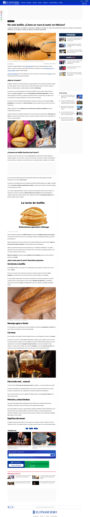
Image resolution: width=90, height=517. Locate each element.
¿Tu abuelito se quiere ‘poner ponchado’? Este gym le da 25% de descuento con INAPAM (48, 477)
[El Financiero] (11, 2)
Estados (61, 2)
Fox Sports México (53, 2)
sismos (49, 73)
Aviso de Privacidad (54, 516)
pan (26, 428)
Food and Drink (11, 21)
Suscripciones (47, 516)
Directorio (41, 516)
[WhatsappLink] (28, 464)
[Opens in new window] (62, 39)
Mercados (29, 2)
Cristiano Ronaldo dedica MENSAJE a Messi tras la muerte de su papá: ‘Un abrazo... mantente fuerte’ (74, 39)
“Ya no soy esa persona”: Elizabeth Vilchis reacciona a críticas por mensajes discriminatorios (74, 62)
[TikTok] (88, 1)
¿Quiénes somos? (36, 516)
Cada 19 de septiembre (13, 73)
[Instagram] (86, 1)
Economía (23, 2)
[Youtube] (87, 1)
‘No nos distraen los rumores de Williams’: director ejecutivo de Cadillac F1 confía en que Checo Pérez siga (74, 51)
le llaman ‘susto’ (48, 68)
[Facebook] (83, 1)
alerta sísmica (29, 66)
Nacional (35, 2)
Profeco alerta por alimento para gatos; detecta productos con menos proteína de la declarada (74, 74)
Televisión (45, 2)
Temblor (36, 428)
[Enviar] (52, 455)
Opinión (40, 2)
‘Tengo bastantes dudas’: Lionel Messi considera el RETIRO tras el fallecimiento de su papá (74, 45)
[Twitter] (85, 1)
